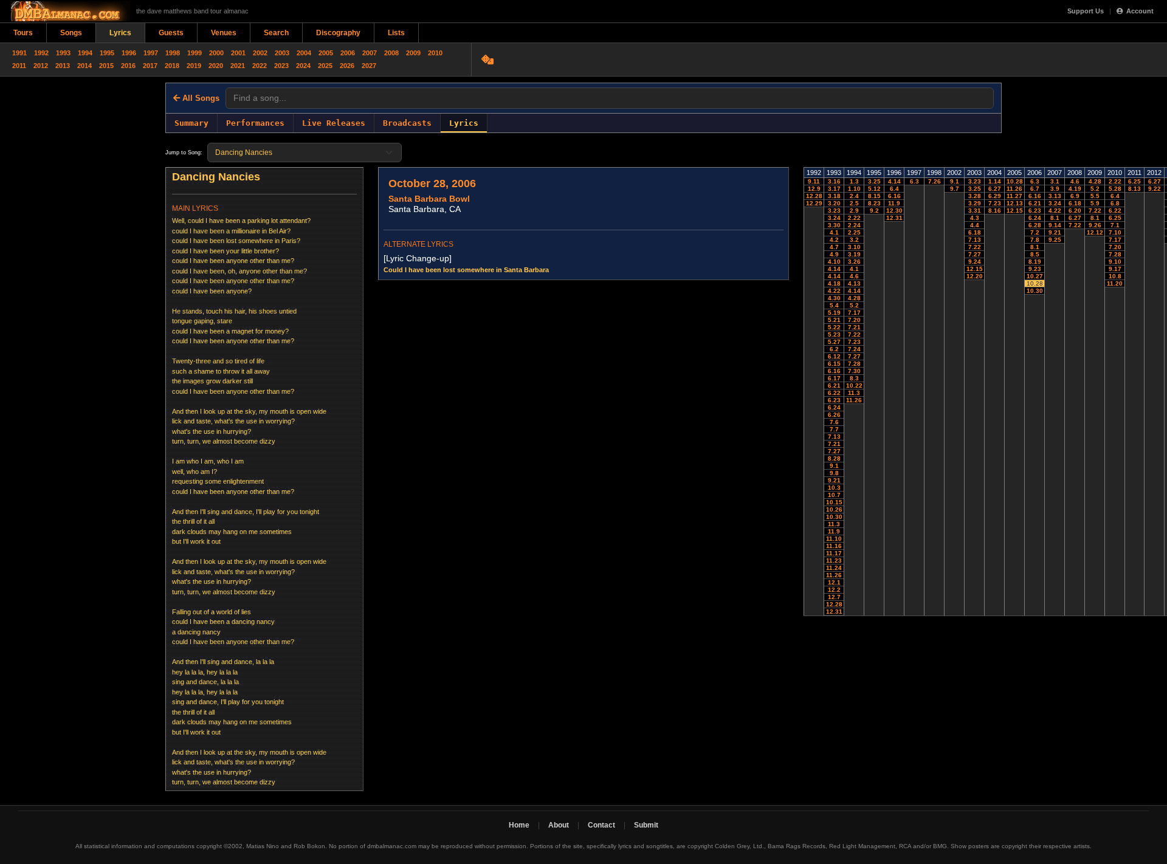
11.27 (1014, 196)
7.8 (1034, 239)
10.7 (834, 495)
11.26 (834, 575)
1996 (129, 53)
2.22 (854, 217)
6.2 (834, 349)
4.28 (854, 298)
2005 (325, 53)
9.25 (1054, 239)
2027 (369, 65)
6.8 (1115, 203)
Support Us (1085, 11)
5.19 (834, 312)
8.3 (854, 378)
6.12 (834, 356)
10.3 (834, 487)
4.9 (834, 254)
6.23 (834, 400)
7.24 (854, 349)
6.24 (834, 407)
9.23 (1034, 269)
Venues (223, 33)
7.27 (834, 451)
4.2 (834, 239)
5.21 (834, 320)
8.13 (1134, 188)
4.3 (974, 217)
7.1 (1115, 225)
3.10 (854, 247)
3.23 (834, 210)
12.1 (834, 582)
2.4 (854, 196)
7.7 (834, 429)
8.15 (874, 196)
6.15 (834, 363)
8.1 (1034, 247)
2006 (347, 53)
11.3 (834, 524)
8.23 (874, 203)
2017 (150, 65)
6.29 (994, 196)
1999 (194, 53)
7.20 (854, 320)
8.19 (1034, 261)
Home (519, 825)
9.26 (1095, 225)
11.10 (834, 538)
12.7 (834, 597)
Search (276, 33)
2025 (325, 65)
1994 (85, 53)
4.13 (854, 283)
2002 (260, 53)
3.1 (1054, 181)
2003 (282, 53)
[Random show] (489, 59)
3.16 (834, 181)
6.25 (1115, 217)
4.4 (974, 225)
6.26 (834, 414)
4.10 (834, 261)
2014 (84, 65)
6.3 (914, 181)
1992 (41, 53)
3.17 (834, 188)
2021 (237, 65)
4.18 (834, 283)
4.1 (834, 232)
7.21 (834, 444)
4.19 (1075, 188)
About (558, 825)
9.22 (1154, 188)
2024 (303, 65)
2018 (172, 65)
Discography (338, 33)
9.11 (814, 181)
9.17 (1115, 269)
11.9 (834, 531)
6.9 (1074, 196)
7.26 (934, 181)
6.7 (1034, 188)
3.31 (974, 210)
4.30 (834, 298)
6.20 (1075, 210)
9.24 (974, 261)
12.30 (894, 210)
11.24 (834, 567)
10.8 (1115, 276)
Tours (23, 33)
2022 (259, 65)
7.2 (1034, 232)
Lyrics (120, 33)
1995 (107, 53)
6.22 (834, 392)
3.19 (854, 254)
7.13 (834, 436)
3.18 (834, 196)
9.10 (1115, 261)
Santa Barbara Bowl (429, 199)
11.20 (1115, 283)
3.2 (854, 239)
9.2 (874, 210)
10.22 (854, 385)
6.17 (834, 378)
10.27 (1035, 276)
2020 (215, 65)
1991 (19, 53)
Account (1140, 11)
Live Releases (333, 123)
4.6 (854, 276)
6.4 (894, 188)
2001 (238, 53)
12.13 (1015, 203)
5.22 (834, 327)
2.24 (854, 225)
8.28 (834, 458)
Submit (646, 825)
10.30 (834, 516)
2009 (413, 53)
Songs (71, 33)
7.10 (1115, 232)
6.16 (834, 371)
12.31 (834, 611)
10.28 (1015, 181)
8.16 (994, 210)
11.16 (834, 546)
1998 (172, 53)
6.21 (834, 385)
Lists (396, 33)
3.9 (1054, 188)
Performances (255, 123)
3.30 (834, 225)
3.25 (874, 181)
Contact (601, 825)
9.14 (1054, 225)
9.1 (834, 465)
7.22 (854, 334)
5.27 (834, 341)
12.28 (814, 196)
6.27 (994, 188)
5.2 (854, 305)
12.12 (1095, 232)
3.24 (834, 217)
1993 (63, 53)
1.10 (854, 188)
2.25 (854, 232)
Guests (171, 33)
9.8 (834, 473)
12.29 (814, 203)
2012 (40, 65)
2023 (281, 65)
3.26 (854, 261)
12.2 (834, 589)
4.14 (834, 269)
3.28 (974, 196)
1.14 (994, 181)
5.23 (834, 334)
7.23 (854, 341)
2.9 (854, 210)
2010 (435, 53)
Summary (191, 123)
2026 (347, 65)
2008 (391, 53)
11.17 (834, 553)
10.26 (834, 509)
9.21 (834, 480)
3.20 (834, 203)
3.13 (1054, 196)
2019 (194, 65)
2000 (216, 53)
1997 (150, 53)
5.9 (1095, 203)
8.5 (1034, 254)
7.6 (834, 422)
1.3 (854, 181)
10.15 (834, 502)
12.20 (974, 276)
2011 (19, 65)
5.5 (1095, 196)
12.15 (974, 269)
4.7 (834, 247)
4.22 (834, 290)
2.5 (854, 203)
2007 (369, 53)
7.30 (854, 371)
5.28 (1115, 188)
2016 (128, 65)
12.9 (814, 188)
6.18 (974, 232)
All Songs (199, 98)
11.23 (834, 560)
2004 (304, 53)
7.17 (854, 312)
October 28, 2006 (432, 183)
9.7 (954, 188)
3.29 (974, 203)
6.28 (1034, 225)
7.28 (854, 363)
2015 (106, 65)
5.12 (874, 188)
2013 (62, 65)
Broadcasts (407, 123)
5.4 (834, 305)
